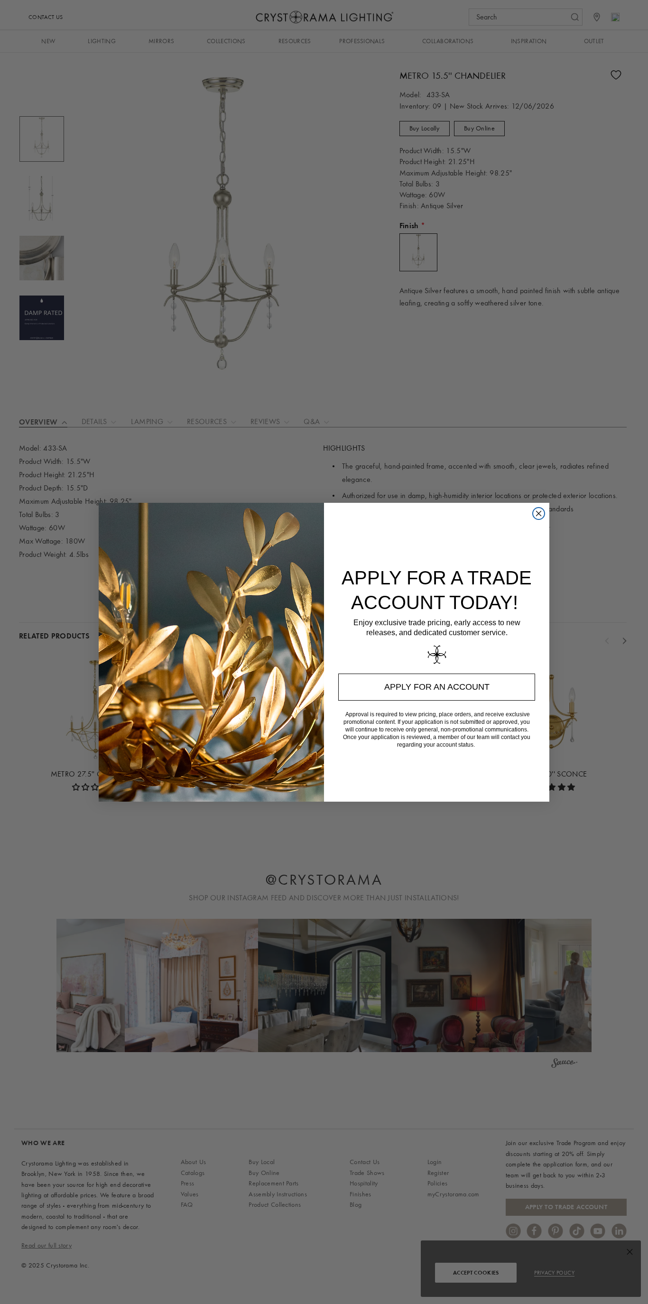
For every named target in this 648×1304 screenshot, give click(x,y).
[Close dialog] (539, 513)
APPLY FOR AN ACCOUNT (437, 687)
